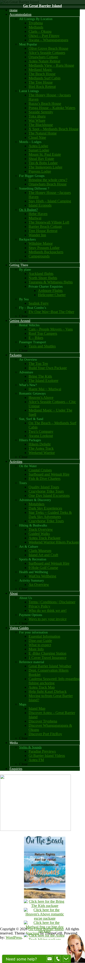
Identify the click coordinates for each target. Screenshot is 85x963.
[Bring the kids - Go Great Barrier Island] (44, 906)
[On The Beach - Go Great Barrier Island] (44, 897)
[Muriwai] (44, 931)
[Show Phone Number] (58, 959)
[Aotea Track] (44, 940)
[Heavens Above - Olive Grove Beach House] (44, 918)
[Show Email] (50, 959)
